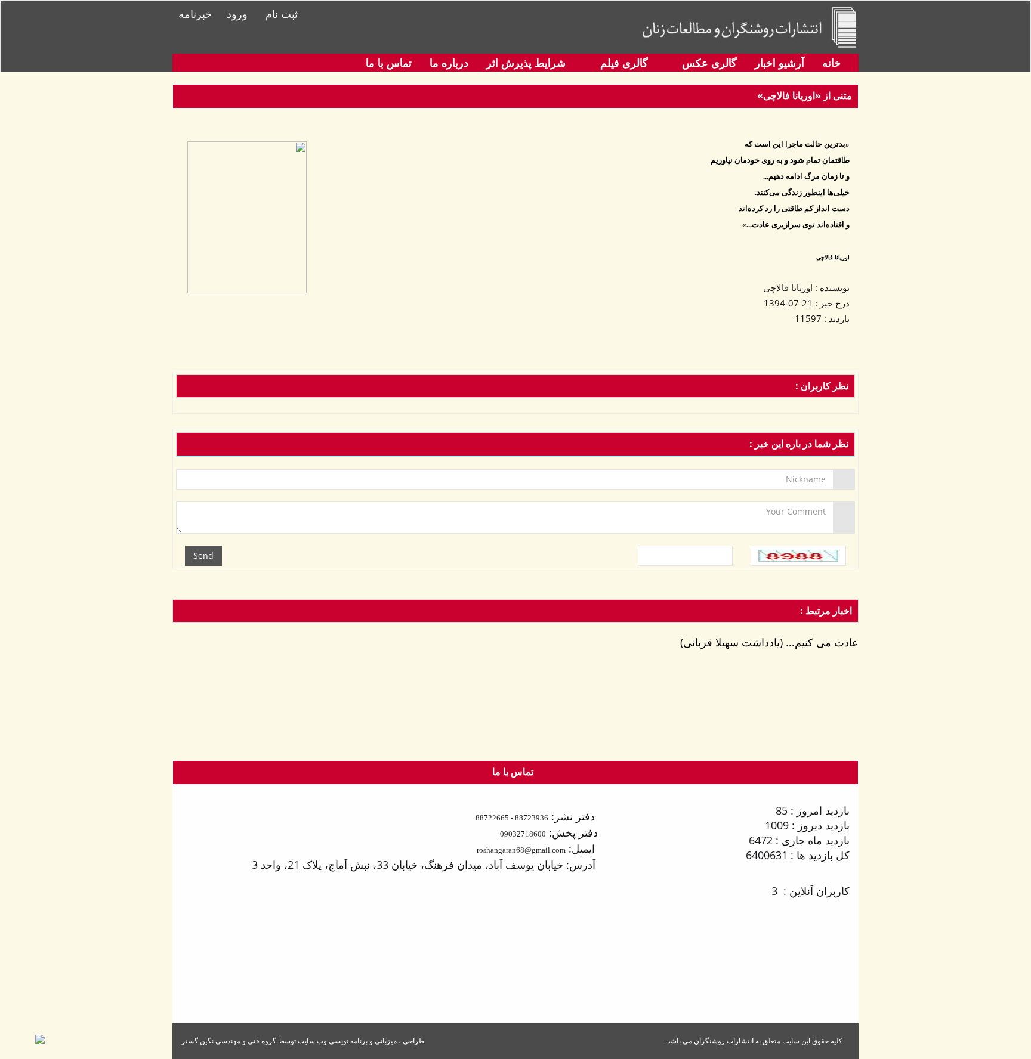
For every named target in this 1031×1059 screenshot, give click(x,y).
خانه (831, 62)
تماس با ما (389, 62)
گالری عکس (708, 62)
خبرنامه (195, 14)
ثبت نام (282, 14)
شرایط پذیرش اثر (526, 62)
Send (203, 555)
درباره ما (449, 62)
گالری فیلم (622, 62)
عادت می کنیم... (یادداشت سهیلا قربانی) (769, 642)
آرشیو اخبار (779, 62)
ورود (237, 14)
